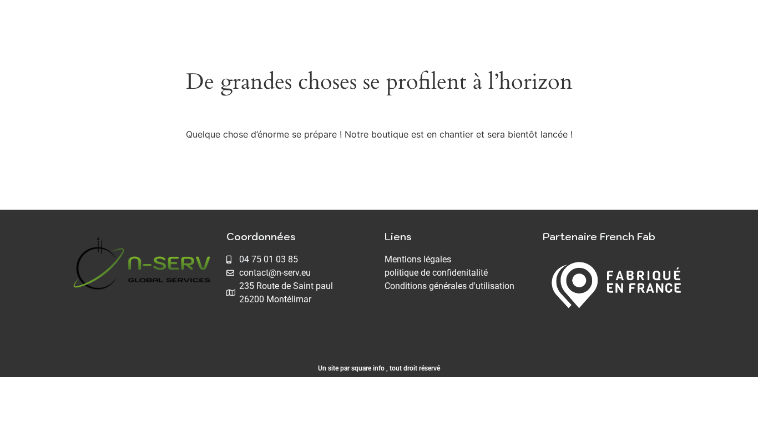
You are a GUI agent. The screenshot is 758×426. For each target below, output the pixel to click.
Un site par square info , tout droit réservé (379, 368)
